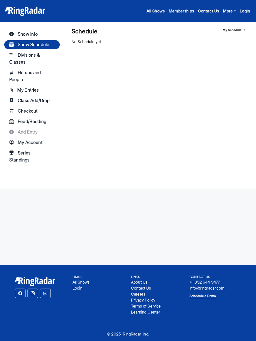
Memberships (181, 10)
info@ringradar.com (207, 288)
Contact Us (208, 10)
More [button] (228, 10)
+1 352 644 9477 (205, 282)
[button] (20, 293)
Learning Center (145, 312)
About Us (139, 282)
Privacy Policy (143, 300)
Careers (138, 294)
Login (245, 10)
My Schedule (232, 30)
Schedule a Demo (203, 296)
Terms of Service (146, 306)
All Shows (155, 10)
